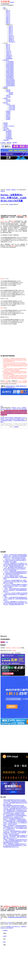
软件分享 (8, 101)
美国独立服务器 (10, 72)
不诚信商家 (6, 140)
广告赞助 (20, 204)
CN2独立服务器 (10, 61)
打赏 (2, 406)
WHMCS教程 (12, 105)
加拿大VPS (11, 37)
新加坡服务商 (9, 138)
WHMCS (8, 104)
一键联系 (14, 650)
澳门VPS (8, 13)
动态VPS (8, 47)
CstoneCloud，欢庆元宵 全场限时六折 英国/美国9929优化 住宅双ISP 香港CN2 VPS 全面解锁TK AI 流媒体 (15, 594)
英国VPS (8, 20)
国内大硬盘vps (15, 412)
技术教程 (8, 113)
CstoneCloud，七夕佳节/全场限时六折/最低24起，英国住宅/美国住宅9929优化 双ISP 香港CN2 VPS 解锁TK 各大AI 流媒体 (14, 560)
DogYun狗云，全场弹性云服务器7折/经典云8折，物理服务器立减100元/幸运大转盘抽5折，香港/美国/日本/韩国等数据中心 (15, 360)
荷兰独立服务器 (10, 74)
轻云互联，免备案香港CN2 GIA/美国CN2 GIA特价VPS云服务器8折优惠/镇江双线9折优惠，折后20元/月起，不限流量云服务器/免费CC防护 (15, 565)
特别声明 (16, 426)
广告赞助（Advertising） (9, 125)
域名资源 (8, 91)
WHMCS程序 (12, 108)
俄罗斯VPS (11, 40)
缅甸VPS (11, 29)
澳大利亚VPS (12, 41)
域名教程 (11, 94)
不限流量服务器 (10, 77)
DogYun (2, 221)
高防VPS (8, 46)
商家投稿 (5, 123)
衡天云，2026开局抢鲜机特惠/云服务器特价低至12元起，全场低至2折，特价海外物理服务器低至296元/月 (15, 590)
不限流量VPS (9, 55)
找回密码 (15, 142)
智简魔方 (8, 119)
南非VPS (11, 33)
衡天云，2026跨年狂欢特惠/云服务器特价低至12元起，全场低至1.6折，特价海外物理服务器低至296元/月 (15, 599)
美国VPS (8, 19)
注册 (7, 642)
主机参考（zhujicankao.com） (13, 926)
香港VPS (8, 10)
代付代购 (18, 647)
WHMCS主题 (12, 106)
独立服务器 (6, 60)
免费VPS (8, 95)
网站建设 (8, 112)
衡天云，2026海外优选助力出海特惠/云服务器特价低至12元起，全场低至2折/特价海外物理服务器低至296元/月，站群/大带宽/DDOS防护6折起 (15, 556)
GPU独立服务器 (10, 62)
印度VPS (11, 26)
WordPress (8, 111)
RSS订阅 (6, 927)
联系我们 (23, 926)
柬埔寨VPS (11, 39)
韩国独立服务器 (10, 71)
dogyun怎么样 (17, 410)
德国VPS (8, 21)
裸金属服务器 (9, 58)
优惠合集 (13, 189)
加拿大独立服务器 (10, 80)
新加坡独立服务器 (10, 82)
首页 (4, 7)
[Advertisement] (14, 174)
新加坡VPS (11, 36)
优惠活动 (8, 116)
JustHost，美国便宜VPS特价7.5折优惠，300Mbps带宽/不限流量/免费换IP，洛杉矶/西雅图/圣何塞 (15, 577)
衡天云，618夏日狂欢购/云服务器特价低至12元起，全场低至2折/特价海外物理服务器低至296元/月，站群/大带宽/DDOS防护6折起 (15, 573)
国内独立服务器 (10, 65)
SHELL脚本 (6, 128)
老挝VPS (11, 30)
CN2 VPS (8, 50)
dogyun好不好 (10, 410)
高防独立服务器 (10, 78)
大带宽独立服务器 (10, 84)
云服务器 (13, 221)
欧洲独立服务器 (10, 75)
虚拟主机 (8, 89)
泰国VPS (11, 27)
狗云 (6, 221)
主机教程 (5, 98)
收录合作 (5, 127)
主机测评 (5, 87)
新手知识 (8, 99)
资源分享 (8, 115)
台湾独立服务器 (10, 68)
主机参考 (12, 2)
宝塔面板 (8, 117)
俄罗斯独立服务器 (10, 81)
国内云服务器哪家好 (7, 412)
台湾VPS (8, 14)
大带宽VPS (8, 51)
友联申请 (10, 927)
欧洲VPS (8, 23)
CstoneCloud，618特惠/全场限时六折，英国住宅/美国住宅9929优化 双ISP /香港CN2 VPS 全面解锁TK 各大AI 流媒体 (15, 582)
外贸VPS (8, 48)
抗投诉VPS (8, 53)
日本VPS (8, 16)
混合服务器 (8, 57)
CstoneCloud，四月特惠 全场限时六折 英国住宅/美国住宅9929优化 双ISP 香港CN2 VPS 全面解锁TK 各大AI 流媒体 (15, 586)
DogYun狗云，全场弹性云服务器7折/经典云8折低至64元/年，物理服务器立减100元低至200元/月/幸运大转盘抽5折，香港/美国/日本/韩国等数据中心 (15, 377)
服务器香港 (9, 413)
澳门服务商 (8, 133)
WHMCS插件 (12, 109)
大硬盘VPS (8, 54)
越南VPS (11, 31)
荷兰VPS (11, 34)
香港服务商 (8, 131)
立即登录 (3, 642)
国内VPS (8, 12)
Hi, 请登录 (3, 142)
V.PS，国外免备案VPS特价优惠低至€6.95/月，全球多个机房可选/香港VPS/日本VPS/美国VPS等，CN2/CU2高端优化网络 (15, 569)
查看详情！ (19, 215)
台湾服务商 (8, 134)
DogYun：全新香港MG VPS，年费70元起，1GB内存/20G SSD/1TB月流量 (13, 198)
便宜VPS (8, 44)
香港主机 (5, 414)
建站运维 (5, 102)
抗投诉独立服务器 (10, 85)
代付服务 (5, 124)
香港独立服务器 (10, 67)
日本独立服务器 (10, 70)
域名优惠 (11, 92)
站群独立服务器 (10, 64)
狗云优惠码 (16, 413)
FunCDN (10, 922)
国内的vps (4, 413)
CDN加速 (8, 97)
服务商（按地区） (7, 130)
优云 (5, 922)
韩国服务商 (8, 137)
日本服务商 (8, 135)
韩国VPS (8, 17)
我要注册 (9, 142)
